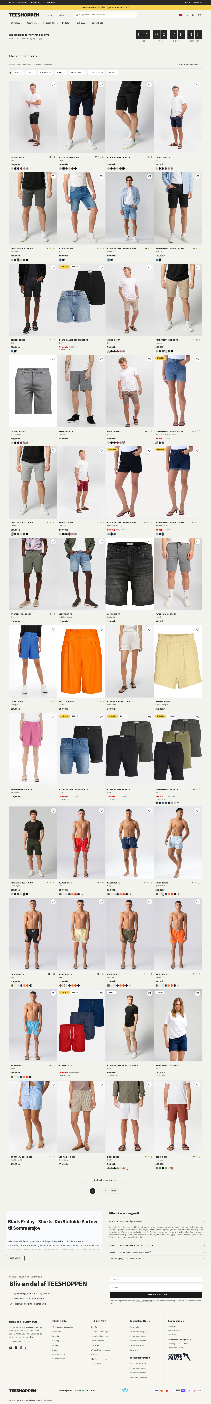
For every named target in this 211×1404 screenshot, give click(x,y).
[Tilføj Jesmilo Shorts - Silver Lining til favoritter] (101, 1084)
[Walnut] (27, 168)
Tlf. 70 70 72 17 (174, 1334)
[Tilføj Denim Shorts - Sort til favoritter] (53, 267)
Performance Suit (137, 1345)
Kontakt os (172, 1327)
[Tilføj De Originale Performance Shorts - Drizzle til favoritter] (53, 450)
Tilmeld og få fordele (156, 1294)
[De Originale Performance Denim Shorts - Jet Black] (178, 208)
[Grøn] (111, 1168)
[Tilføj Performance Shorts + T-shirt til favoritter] (149, 993)
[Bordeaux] (21, 168)
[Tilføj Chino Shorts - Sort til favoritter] (53, 84)
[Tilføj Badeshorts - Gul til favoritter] (101, 901)
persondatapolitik (142, 1301)
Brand (59, 72)
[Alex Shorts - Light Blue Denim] (81, 574)
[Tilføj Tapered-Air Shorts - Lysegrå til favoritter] (197, 541)
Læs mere (15, 1258)
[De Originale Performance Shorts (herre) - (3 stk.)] (178, 749)
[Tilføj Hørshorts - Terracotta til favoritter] (197, 1084)
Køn (29, 72)
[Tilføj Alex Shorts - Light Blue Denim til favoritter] (101, 541)
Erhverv (55, 1345)
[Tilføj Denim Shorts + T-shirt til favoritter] (197, 993)
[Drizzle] (60, 168)
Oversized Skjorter (137, 1363)
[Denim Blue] (108, 260)
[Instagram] (21, 1347)
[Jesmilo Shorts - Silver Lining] (81, 1117)
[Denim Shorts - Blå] (81, 208)
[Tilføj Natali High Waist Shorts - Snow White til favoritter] (149, 629)
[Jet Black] (111, 260)
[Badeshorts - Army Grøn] (130, 934)
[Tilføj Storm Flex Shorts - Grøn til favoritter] (53, 541)
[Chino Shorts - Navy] (178, 117)
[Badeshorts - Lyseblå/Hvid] (178, 842)
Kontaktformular (175, 1331)
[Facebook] (16, 1347)
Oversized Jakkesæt (138, 1377)
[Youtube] (10, 1347)
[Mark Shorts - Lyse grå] (81, 391)
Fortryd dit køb (58, 1359)
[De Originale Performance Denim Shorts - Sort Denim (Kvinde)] (130, 482)
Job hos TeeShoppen (100, 1331)
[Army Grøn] (60, 894)
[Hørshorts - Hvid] (130, 1117)
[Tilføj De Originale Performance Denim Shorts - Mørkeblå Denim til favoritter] (197, 450)
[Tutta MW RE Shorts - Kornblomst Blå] (33, 1117)
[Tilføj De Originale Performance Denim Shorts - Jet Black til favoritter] (197, 176)
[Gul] (63, 894)
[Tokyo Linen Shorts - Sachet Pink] (33, 749)
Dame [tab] (61, 15)
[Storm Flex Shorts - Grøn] (33, 574)
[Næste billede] (54, 117)
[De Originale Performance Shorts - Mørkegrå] (33, 208)
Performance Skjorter (138, 1331)
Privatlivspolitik (97, 1341)
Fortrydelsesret (59, 1354)
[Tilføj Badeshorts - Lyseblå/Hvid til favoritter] (197, 810)
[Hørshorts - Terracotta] (178, 1117)
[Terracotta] (123, 1168)
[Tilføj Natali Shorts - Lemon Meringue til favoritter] (197, 629)
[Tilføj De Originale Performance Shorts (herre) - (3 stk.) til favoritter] (197, 717)
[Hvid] (126, 1168)
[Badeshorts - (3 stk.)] (81, 1025)
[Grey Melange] (24, 168)
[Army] (117, 1168)
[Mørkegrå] (66, 168)
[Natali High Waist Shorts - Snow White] (130, 661)
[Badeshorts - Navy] (130, 842)
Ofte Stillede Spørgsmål (62, 1327)
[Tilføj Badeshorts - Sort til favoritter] (53, 901)
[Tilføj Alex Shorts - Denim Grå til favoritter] (149, 541)
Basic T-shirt (134, 1327)
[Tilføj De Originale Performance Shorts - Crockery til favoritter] (197, 267)
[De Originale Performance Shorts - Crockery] (178, 300)
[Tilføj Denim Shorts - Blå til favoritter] (101, 176)
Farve (111, 72)
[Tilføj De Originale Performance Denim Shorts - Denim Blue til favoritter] (149, 176)
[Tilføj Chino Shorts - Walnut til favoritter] (149, 359)
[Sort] (15, 168)
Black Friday (96, 1364)
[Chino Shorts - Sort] (33, 117)
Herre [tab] (49, 15)
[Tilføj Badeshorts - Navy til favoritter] (149, 810)
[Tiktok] (25, 1347)
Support (197, 2)
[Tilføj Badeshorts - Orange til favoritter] (197, 901)
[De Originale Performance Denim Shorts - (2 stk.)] (81, 300)
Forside (11, 65)
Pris (17, 72)
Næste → (115, 1190)
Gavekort (133, 1350)
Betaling (55, 1341)
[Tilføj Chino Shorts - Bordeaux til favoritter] (101, 450)
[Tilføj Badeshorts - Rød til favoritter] (101, 810)
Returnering (57, 1331)
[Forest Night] (72, 168)
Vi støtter (95, 1345)
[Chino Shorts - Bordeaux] (81, 482)
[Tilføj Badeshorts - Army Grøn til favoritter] (149, 901)
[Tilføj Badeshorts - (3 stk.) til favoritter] (101, 993)
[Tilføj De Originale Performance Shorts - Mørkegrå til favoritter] (53, 176)
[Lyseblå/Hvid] (66, 894)
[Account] (193, 15)
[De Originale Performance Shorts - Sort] (130, 117)
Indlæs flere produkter (105, 1180)
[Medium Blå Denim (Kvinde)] (156, 442)
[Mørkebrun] (108, 1168)
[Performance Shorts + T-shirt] (130, 1025)
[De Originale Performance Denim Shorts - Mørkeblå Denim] (178, 482)
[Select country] (180, 15)
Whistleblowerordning (100, 1350)
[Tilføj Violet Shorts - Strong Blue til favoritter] (53, 629)
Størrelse (44, 72)
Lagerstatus (95, 72)
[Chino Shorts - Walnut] (130, 391)
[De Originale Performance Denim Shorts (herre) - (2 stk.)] (81, 749)
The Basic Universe (99, 1359)
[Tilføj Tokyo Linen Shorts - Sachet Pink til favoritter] (53, 717)
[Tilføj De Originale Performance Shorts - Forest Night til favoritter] (53, 810)
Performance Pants (137, 1341)
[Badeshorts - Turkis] (33, 1025)
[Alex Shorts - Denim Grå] (130, 574)
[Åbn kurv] (199, 15)
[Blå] (60, 260)
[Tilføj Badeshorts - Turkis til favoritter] (53, 993)
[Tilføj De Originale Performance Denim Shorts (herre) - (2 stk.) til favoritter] (101, 717)
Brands (55, 1350)
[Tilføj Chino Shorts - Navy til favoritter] (197, 84)
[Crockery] (69, 168)
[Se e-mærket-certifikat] (125, 1390)
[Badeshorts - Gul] (81, 934)
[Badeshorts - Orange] (178, 934)
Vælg (83, 332)
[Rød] (75, 894)
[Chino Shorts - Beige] (130, 300)
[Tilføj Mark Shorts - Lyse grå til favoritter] (101, 359)
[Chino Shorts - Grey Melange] (33, 391)
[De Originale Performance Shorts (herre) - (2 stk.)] (130, 749)
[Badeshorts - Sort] (33, 934)
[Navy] (18, 168)
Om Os (187, 2)
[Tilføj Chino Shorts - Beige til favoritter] (149, 267)
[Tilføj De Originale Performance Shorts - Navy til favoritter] (101, 84)
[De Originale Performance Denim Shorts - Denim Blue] (130, 208)
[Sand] (120, 1168)
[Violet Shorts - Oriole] (81, 661)
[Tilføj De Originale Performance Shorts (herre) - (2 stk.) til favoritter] (149, 717)
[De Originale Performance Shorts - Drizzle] (33, 482)
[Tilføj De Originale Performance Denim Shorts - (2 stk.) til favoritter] (101, 267)
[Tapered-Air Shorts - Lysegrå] (178, 574)
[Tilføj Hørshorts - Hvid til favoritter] (149, 1084)
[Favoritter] (187, 15)
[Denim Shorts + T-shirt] (178, 1025)
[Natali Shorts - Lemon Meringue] (178, 661)
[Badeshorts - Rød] (81, 842)
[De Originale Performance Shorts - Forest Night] (33, 842)
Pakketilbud (76, 72)
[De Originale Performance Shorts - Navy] (81, 117)
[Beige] (12, 168)
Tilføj (35, 150)
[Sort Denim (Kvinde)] (159, 442)
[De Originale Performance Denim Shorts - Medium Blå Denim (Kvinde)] (178, 391)
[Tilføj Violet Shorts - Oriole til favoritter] (101, 629)
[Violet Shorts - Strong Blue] (33, 661)
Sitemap (94, 1354)
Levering (56, 1336)
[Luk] (200, 7)
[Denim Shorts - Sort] (33, 300)
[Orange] (72, 894)
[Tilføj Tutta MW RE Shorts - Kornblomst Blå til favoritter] (53, 1084)
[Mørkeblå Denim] (162, 442)
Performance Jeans (137, 1336)
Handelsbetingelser (99, 1336)
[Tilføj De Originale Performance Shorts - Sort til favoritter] (149, 84)
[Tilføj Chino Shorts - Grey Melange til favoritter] (53, 359)
